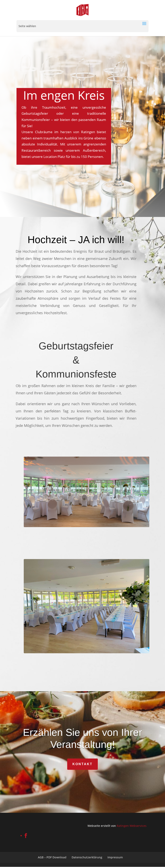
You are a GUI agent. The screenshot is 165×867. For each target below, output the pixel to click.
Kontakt (82, 764)
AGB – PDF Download (52, 857)
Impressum (115, 857)
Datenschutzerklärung (87, 857)
